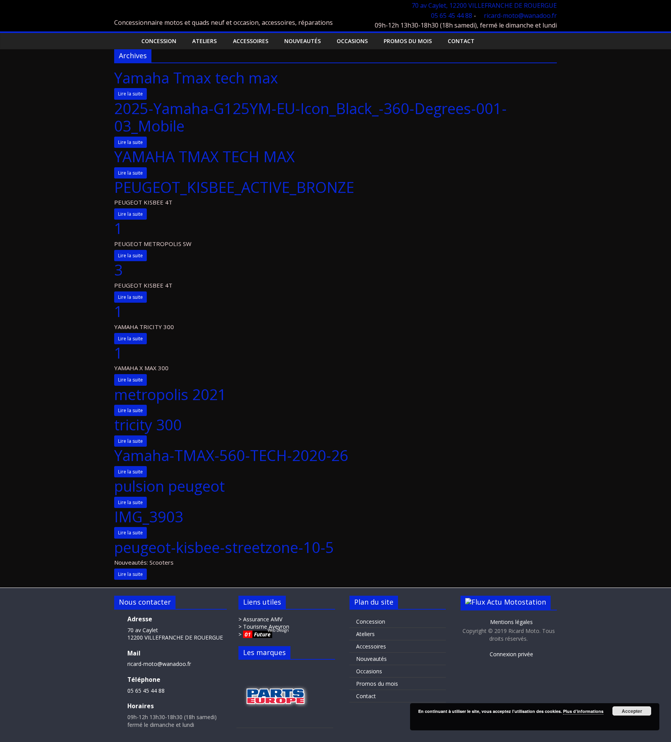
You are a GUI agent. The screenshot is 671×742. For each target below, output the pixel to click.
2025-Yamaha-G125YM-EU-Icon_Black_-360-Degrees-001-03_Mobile (310, 117)
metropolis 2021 (170, 394)
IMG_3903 (148, 516)
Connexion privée (510, 654)
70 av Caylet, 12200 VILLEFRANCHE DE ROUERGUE (484, 5)
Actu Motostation (516, 602)
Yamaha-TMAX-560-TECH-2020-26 (231, 455)
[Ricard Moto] (122, 41)
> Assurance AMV (260, 619)
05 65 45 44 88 (451, 15)
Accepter (632, 710)
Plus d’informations (583, 711)
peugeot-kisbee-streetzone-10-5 (224, 547)
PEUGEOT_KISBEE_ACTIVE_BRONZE (234, 187)
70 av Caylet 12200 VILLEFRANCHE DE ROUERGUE (175, 633)
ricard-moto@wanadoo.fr (520, 15)
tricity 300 (148, 424)
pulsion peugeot (169, 486)
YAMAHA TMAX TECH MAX (204, 156)
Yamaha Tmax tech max (196, 78)
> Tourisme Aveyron (263, 626)
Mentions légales (510, 622)
